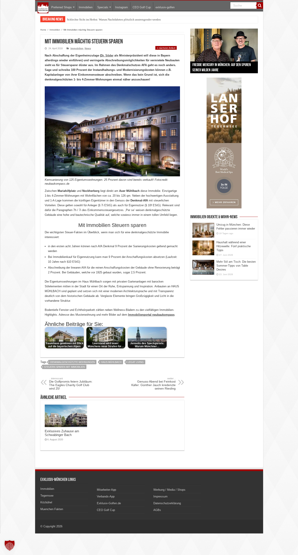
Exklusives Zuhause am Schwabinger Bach (62, 433)
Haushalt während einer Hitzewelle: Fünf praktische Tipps (233, 246)
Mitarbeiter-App (106, 489)
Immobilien (85, 7)
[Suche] (260, 5)
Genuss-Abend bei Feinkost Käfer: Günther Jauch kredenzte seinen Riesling (153, 383)
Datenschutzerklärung (167, 503)
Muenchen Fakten (51, 509)
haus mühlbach (111, 362)
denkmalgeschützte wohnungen (72, 362)
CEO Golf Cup (142, 7)
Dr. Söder (107, 55)
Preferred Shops (61, 7)
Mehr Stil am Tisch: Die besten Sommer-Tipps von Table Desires (236, 265)
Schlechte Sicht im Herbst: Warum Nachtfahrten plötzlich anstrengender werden (114, 19)
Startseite (43, 8)
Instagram (121, 7)
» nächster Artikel (166, 48)
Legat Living (136, 362)
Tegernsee (46, 495)
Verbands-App (106, 496)
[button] (9, 545)
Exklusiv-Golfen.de (109, 503)
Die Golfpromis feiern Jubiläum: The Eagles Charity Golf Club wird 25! (70, 383)
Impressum (160, 496)
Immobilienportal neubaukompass (151, 314)
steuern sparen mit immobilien (64, 367)
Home (43, 30)
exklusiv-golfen (165, 7)
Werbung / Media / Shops (169, 489)
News (88, 48)
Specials (102, 7)
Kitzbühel (46, 502)
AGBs (157, 510)
